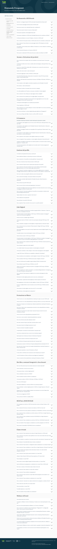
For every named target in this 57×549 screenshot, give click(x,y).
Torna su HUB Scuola (44, 2)
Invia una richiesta (51, 2)
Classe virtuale (9, 36)
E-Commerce (9, 25)
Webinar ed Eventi (9, 37)
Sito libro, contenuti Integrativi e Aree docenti (10, 32)
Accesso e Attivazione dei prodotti (10, 23)
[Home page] (4, 3)
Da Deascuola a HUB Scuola (10, 21)
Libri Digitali (8, 28)
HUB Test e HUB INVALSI (10, 34)
